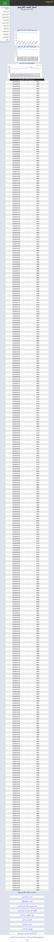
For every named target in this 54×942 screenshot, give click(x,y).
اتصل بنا (27, 940)
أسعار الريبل (6, 20)
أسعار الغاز (6, 28)
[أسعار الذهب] (49, 2)
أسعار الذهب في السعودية (5, 8)
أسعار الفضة (6, 11)
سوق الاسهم (6, 34)
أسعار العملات (6, 31)
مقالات (7, 39)
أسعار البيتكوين (5, 17)
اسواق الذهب (6, 37)
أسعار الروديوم (5, 14)
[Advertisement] (27, 19)
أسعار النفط (6, 25)
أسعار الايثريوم (5, 22)
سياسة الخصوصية (14, 937)
